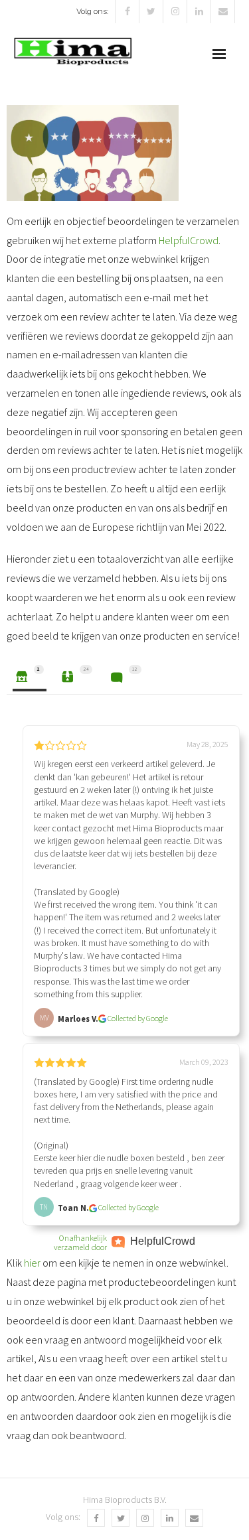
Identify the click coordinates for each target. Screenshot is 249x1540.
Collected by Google (138, 1018)
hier (33, 1262)
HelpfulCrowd (188, 240)
